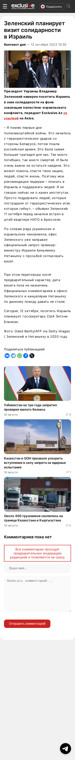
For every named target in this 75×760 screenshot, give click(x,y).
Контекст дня (15, 44)
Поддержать (54, 6)
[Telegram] (13, 355)
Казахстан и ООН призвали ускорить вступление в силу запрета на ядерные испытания (35, 462)
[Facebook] (25, 355)
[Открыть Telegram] (65, 748)
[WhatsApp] (19, 355)
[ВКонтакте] (7, 355)
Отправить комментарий (27, 623)
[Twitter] (31, 355)
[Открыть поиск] (69, 6)
